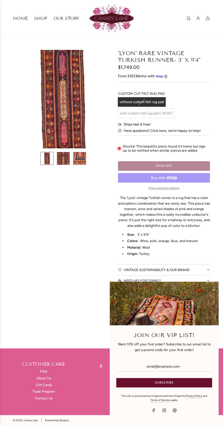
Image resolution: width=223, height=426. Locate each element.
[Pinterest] (174, 410)
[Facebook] (101, 366)
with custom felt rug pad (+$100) (146, 113)
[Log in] (198, 18)
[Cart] (208, 18)
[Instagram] (164, 410)
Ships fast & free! (137, 124)
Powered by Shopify (57, 420)
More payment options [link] (164, 188)
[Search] (188, 18)
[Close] (210, 290)
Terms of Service (160, 400)
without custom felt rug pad (142, 102)
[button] (18, 99)
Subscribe (164, 382)
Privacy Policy (194, 395)
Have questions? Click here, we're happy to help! (162, 131)
